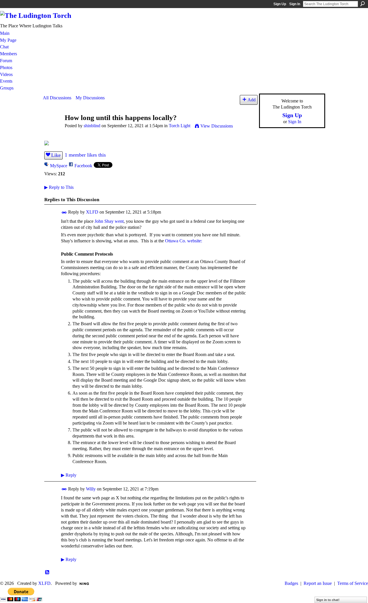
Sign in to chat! (328, 600)
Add (252, 99)
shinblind (92, 125)
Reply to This (59, 187)
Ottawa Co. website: (183, 240)
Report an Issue (318, 583)
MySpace (58, 165)
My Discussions (90, 97)
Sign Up (279, 4)
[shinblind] (52, 128)
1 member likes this (85, 155)
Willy (91, 488)
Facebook (83, 165)
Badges (291, 583)
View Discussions (216, 125)
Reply (68, 475)
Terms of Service (352, 583)
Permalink (64, 212)
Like (56, 155)
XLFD (92, 212)
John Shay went (109, 221)
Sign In (294, 4)
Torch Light (179, 125)
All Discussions (57, 97)
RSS (47, 572)
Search (362, 3)
